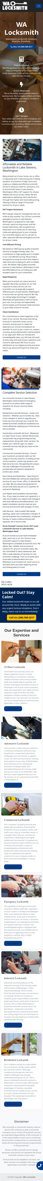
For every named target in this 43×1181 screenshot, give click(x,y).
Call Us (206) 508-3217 (21, 617)
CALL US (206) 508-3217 (22, 47)
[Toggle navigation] (39, 6)
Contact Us (21, 357)
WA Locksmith (29, 1177)
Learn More (13, 709)
